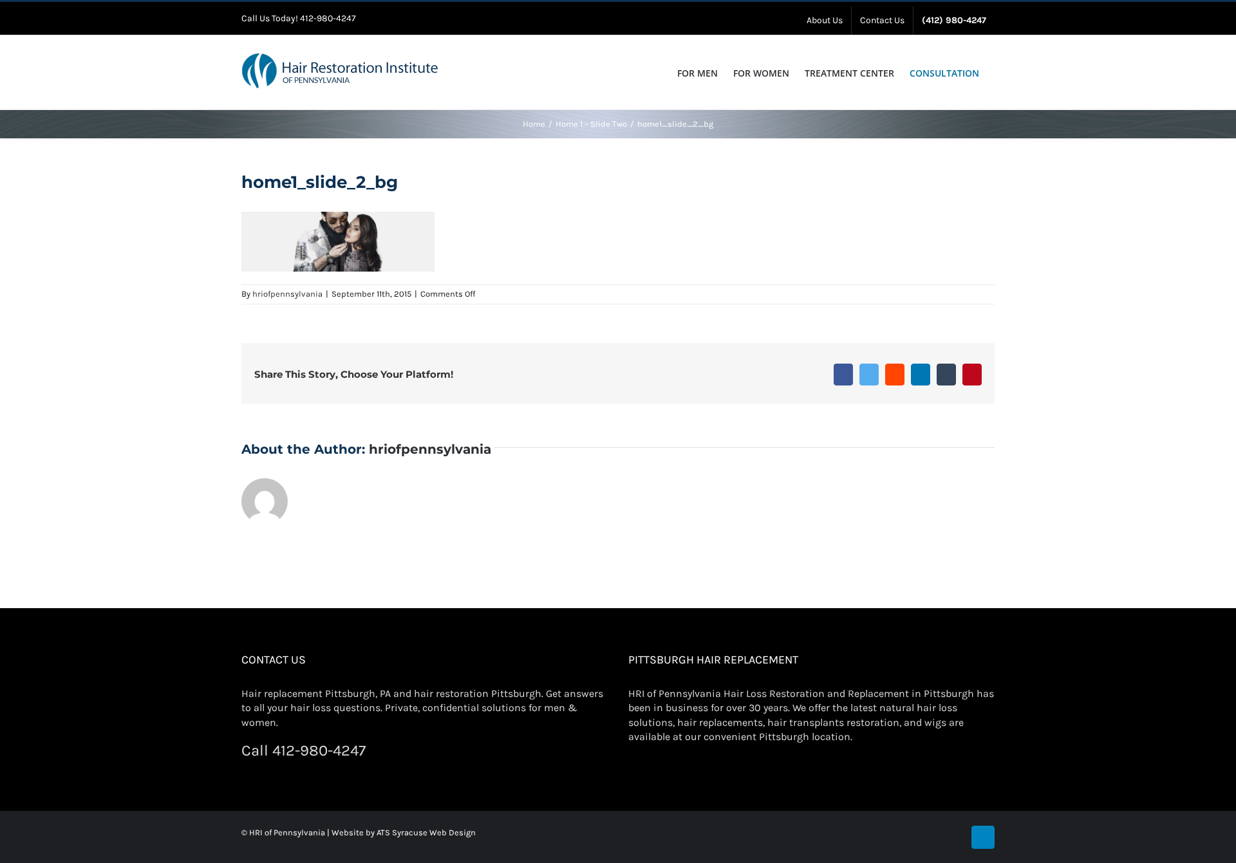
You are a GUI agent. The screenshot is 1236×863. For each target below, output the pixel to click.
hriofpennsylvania (287, 294)
